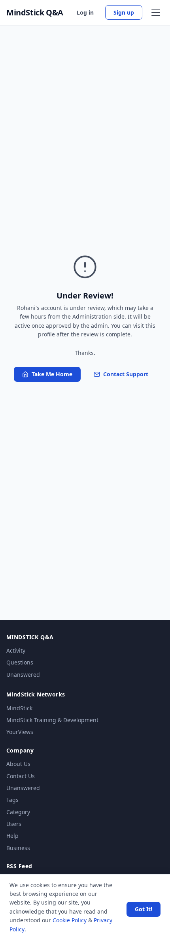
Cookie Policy (70, 920)
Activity (15, 650)
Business (18, 848)
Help (12, 835)
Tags (12, 799)
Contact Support (125, 374)
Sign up (123, 12)
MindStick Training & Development (52, 720)
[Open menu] (156, 13)
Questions (19, 662)
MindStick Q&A (34, 13)
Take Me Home (52, 374)
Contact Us (20, 776)
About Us (18, 764)
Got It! (143, 909)
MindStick (19, 708)
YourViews (19, 732)
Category (18, 812)
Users (13, 824)
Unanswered (23, 674)
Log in (85, 12)
